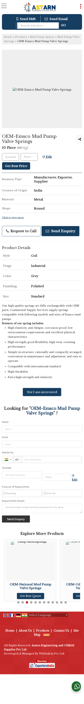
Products (21, 36)
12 (65, 602)
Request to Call (23, 231)
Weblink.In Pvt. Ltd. (52, 653)
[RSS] (46, 634)
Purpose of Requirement (15, 487)
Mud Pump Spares (42, 36)
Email (5, 437)
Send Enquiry (62, 231)
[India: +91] (7, 459)
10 (57, 602)
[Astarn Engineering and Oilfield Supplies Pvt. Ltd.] (40, 7)
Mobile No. (8, 452)
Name (5, 422)
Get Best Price (16, 166)
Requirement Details (13, 501)
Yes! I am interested (42, 392)
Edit (48, 157)
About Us (25, 630)
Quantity (6, 467)
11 (61, 602)
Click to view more (13, 217)
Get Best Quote (18, 596)
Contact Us (61, 630)
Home (8, 36)
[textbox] (39, 25)
